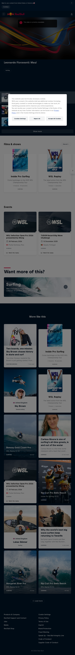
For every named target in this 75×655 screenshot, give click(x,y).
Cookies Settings (20, 118)
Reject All (37, 118)
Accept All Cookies (54, 118)
